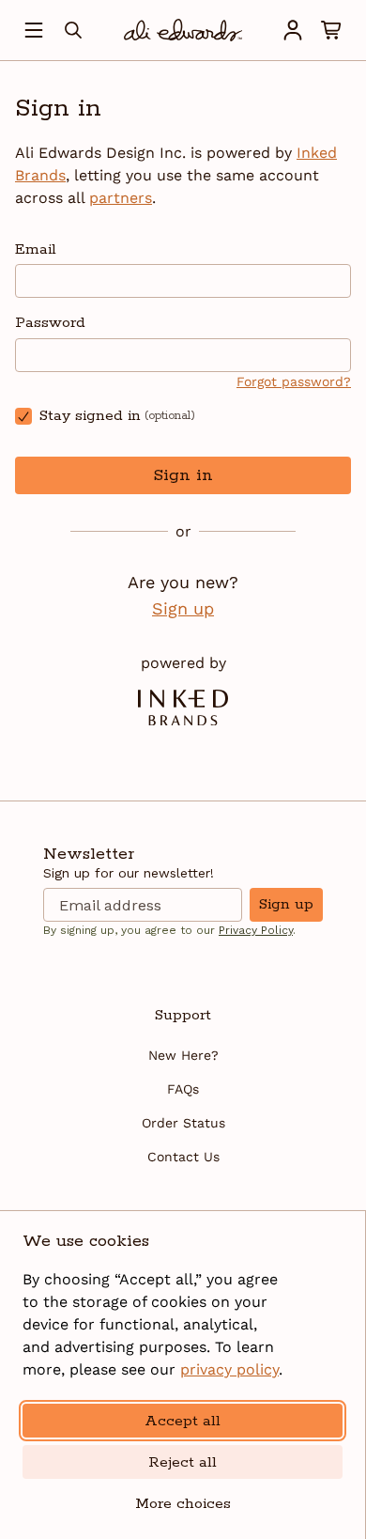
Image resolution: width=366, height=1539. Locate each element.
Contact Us (183, 1156)
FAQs (183, 1088)
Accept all (183, 1421)
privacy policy (229, 1369)
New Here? (183, 1055)
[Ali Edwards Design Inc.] (183, 30)
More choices (183, 1504)
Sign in (183, 475)
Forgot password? (293, 381)
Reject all (182, 1462)
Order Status (183, 1122)
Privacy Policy (256, 930)
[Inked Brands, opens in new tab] (183, 707)
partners (120, 198)
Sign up (183, 608)
